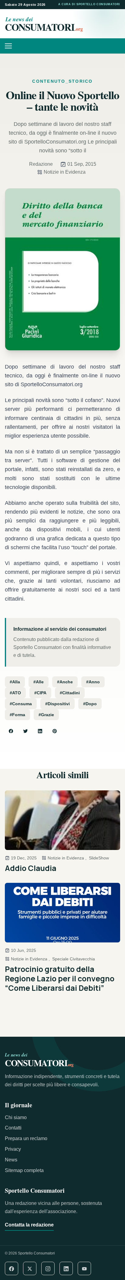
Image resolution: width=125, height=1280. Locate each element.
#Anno (93, 681)
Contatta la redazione (29, 1224)
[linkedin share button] (40, 731)
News (11, 1159)
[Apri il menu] (10, 46)
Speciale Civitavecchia (73, 958)
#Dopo (90, 703)
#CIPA (40, 692)
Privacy (13, 1149)
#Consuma (21, 703)
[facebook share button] (11, 731)
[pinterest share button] (55, 731)
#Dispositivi (57, 703)
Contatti (13, 1127)
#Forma (17, 714)
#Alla (15, 681)
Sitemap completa (24, 1170)
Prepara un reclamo (26, 1138)
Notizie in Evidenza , (67, 857)
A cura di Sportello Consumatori (89, 4)
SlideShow (99, 857)
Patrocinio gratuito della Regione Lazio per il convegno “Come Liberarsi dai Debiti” (59, 978)
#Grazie (46, 714)
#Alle (38, 681)
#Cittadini (70, 692)
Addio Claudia (30, 868)
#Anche (65, 681)
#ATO (15, 692)
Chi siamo (16, 1117)
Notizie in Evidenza (65, 172)
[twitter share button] (25, 731)
